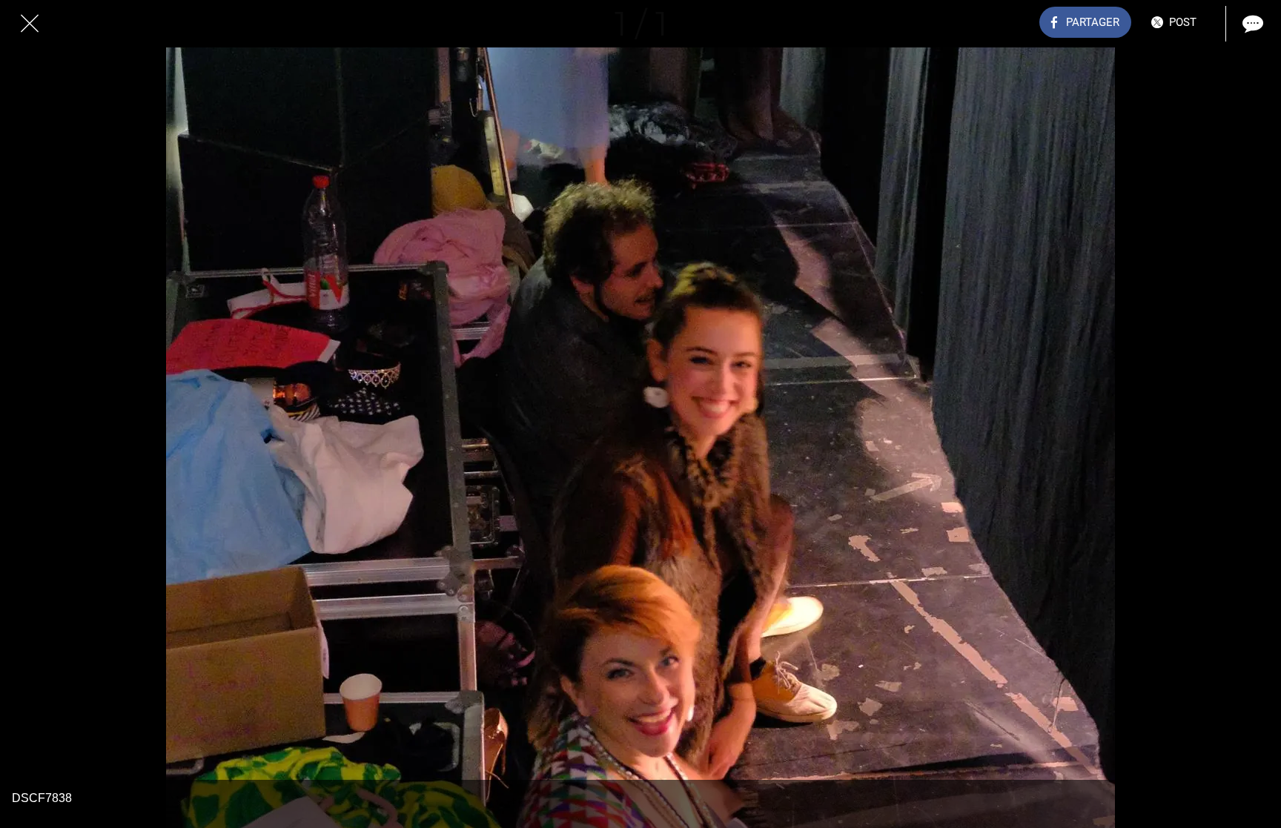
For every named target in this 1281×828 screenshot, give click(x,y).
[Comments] (1251, 24)
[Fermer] (30, 24)
